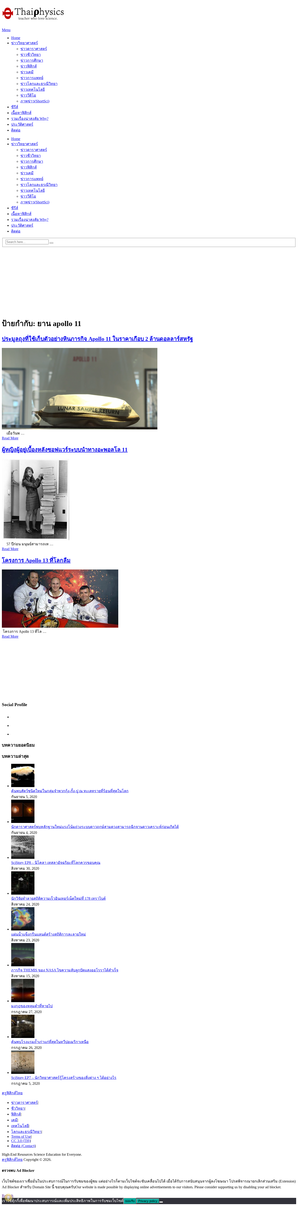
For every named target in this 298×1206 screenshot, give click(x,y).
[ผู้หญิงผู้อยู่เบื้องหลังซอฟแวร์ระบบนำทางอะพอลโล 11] (149, 500)
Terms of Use (21, 1137)
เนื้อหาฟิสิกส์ (21, 113)
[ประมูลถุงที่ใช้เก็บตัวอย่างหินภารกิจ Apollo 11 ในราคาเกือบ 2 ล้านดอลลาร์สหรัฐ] (149, 389)
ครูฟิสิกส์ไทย (12, 1093)
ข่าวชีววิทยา (30, 55)
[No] (161, 1202)
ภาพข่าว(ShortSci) (34, 101)
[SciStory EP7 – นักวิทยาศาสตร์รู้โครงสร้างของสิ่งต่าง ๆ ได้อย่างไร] (22, 1073)
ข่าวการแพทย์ (31, 78)
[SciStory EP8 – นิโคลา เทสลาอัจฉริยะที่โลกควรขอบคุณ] (22, 857)
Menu (6, 30)
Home (15, 38)
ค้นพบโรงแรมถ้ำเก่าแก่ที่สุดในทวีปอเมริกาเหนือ (50, 1042)
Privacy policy (147, 1201)
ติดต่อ (15, 130)
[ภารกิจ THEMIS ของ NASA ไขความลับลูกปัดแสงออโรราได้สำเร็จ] (22, 965)
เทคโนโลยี (20, 1126)
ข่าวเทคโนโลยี (32, 89)
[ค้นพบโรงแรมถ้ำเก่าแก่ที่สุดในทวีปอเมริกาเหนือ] (22, 1037)
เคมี (14, 1120)
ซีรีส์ (14, 107)
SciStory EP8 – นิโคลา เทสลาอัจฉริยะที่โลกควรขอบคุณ (55, 863)
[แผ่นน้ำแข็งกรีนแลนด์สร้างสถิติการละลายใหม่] (22, 929)
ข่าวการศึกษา (31, 60)
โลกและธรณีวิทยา (26, 1132)
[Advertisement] (149, 279)
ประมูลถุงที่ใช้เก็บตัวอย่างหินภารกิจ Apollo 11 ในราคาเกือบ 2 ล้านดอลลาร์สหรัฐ (97, 339)
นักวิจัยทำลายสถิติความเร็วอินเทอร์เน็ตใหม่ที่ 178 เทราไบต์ (58, 898)
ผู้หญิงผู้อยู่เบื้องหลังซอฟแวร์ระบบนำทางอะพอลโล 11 (65, 450)
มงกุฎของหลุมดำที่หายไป (32, 1006)
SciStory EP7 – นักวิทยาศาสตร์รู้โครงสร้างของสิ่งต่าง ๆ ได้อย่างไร (63, 1078)
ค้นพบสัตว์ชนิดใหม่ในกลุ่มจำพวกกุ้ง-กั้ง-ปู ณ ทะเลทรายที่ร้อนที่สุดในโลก (70, 791)
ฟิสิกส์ (16, 1114)
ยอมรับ (130, 1201)
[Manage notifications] (8, 1197)
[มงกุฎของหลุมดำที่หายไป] (22, 1001)
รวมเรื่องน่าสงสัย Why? (29, 119)
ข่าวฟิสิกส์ (28, 66)
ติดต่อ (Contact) (23, 1146)
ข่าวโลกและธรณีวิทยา (39, 84)
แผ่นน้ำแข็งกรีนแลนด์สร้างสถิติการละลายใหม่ (48, 934)
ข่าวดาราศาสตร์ (33, 49)
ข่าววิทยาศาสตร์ (24, 43)
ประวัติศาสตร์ (22, 124)
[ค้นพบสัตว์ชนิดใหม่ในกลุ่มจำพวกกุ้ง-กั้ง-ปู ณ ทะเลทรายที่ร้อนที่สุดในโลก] (22, 786)
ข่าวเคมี (27, 72)
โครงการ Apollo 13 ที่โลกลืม (36, 560)
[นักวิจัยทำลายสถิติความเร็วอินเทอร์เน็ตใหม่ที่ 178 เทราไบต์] (22, 893)
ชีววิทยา (18, 1108)
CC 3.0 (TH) (20, 1141)
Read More (10, 438)
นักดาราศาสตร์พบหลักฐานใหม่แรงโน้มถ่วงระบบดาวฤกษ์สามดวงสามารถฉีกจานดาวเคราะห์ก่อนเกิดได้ (95, 827)
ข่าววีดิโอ (28, 95)
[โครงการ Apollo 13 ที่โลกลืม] (149, 599)
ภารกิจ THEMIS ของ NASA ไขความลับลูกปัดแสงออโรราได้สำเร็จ (64, 970)
